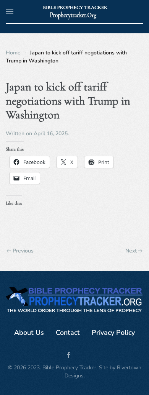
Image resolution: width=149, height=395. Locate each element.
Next (131, 250)
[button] (9, 11)
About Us (29, 332)
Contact (68, 332)
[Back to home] (74, 11)
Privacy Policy (113, 332)
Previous (23, 250)
